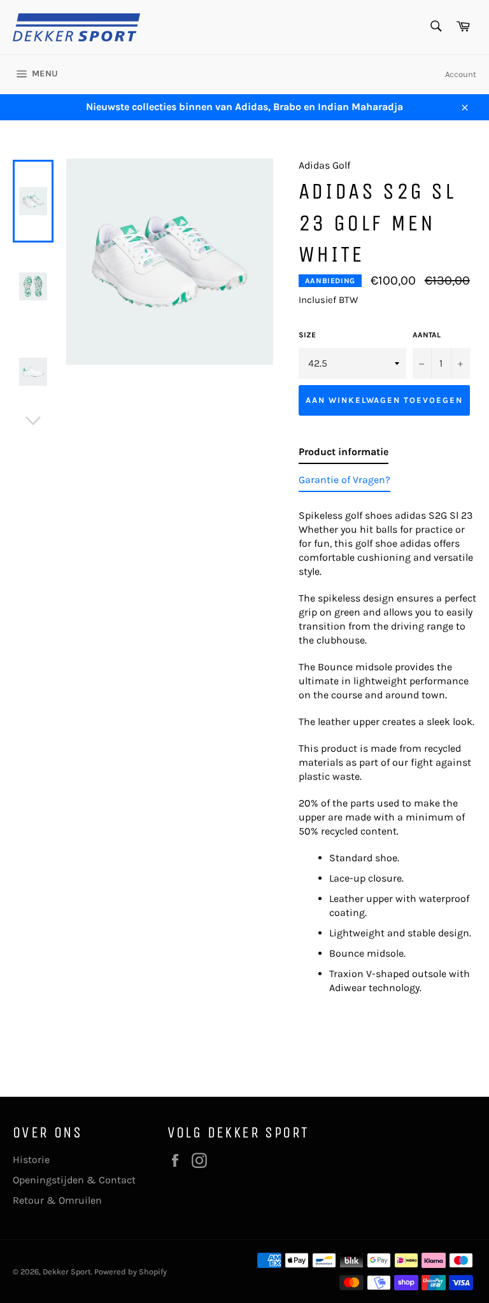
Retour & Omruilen (57, 1200)
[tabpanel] (387, 748)
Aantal (427, 334)
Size (307, 334)
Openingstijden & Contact (74, 1180)
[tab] (343, 454)
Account (460, 74)
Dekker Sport (67, 1271)
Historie (31, 1159)
